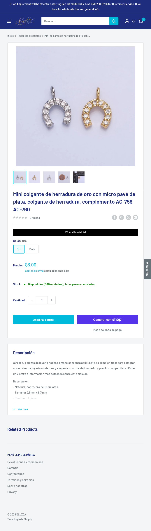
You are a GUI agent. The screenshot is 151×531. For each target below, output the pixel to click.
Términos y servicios (20, 479)
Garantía (12, 467)
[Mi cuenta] (127, 21)
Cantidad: (19, 300)
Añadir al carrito (43, 319)
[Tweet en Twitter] (128, 217)
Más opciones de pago (107, 329)
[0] (140, 21)
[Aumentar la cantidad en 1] (51, 300)
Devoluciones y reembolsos (25, 462)
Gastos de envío (34, 270)
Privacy (12, 491)
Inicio (10, 35)
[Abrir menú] (9, 21)
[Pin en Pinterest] (121, 217)
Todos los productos (29, 35)
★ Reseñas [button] (147, 269)
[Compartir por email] (135, 217)
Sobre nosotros (17, 485)
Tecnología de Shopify (20, 519)
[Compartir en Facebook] (114, 217)
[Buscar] (113, 21)
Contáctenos (15, 473)
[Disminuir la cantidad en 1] (32, 300)
